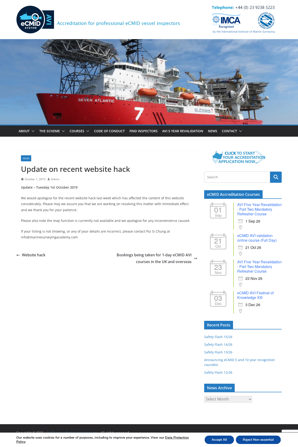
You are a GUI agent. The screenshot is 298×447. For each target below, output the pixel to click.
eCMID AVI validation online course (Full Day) (257, 238)
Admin (55, 179)
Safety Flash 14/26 (218, 344)
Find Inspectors (143, 131)
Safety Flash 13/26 (218, 352)
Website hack (33, 254)
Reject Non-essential (258, 439)
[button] (32, 131)
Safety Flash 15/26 (218, 337)
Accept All (219, 439)
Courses (77, 131)
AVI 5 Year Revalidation (182, 131)
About (24, 131)
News (212, 131)
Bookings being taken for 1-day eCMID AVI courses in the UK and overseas (154, 258)
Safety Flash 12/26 (218, 372)
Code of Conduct (109, 131)
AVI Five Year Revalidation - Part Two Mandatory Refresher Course (259, 209)
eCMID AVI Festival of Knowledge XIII (255, 295)
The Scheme (49, 131)
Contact (229, 131)
